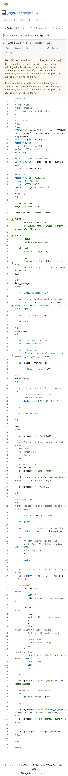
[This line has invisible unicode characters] (12, 219)
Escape (40, 48)
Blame (17, 48)
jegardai (13, 12)
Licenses (37, 773)
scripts (27, 12)
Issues (23, 28)
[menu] (26, 773)
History (28, 48)
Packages (60, 28)
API (45, 773)
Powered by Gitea (14, 765)
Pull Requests (40, 28)
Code (9, 28)
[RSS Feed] (36, 12)
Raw (7, 48)
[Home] (6, 4)
